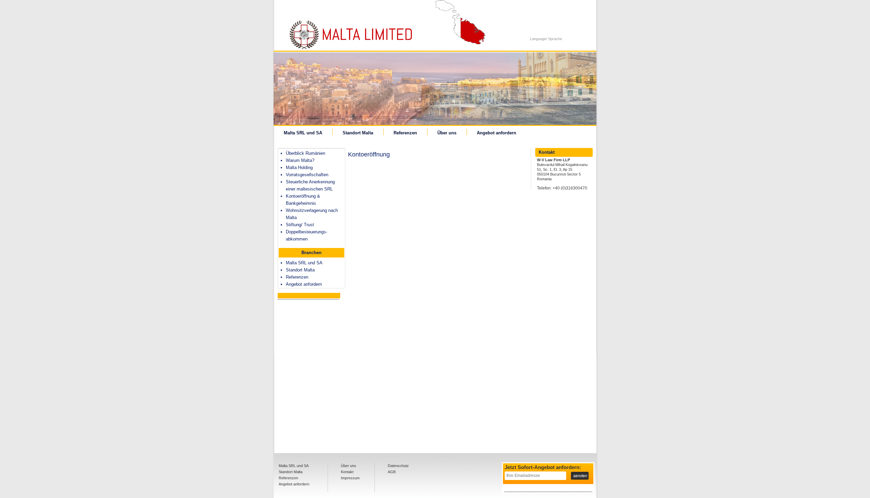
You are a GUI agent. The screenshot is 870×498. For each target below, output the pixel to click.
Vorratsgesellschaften (307, 174)
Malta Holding (299, 167)
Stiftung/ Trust (300, 224)
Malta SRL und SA (303, 132)
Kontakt (347, 472)
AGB (392, 472)
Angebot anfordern (496, 132)
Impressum (350, 478)
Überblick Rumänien (305, 153)
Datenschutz (398, 466)
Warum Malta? (300, 160)
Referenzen (405, 132)
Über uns (446, 132)
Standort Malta (358, 132)
